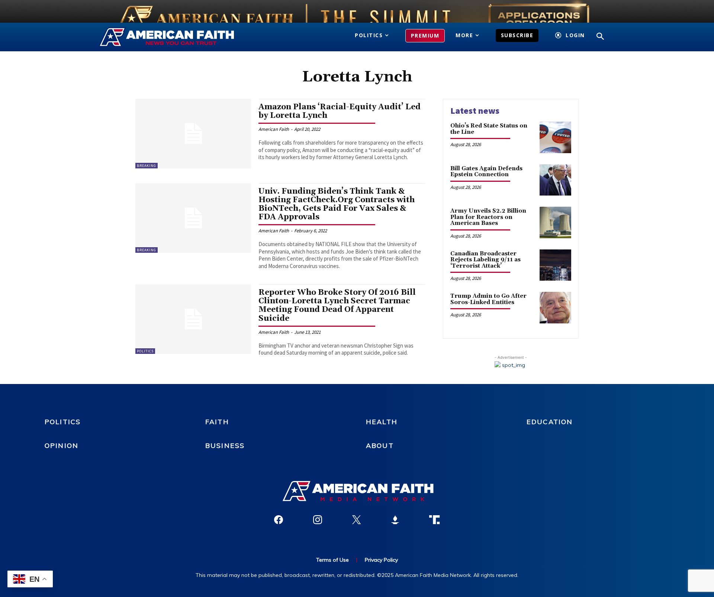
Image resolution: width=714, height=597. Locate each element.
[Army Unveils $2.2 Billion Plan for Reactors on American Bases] (555, 222)
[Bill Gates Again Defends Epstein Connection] (555, 180)
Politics (145, 351)
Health (382, 421)
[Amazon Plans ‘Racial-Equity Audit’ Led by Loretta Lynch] (193, 133)
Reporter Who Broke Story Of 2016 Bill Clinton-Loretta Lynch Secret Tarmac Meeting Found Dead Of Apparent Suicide (337, 305)
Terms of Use (332, 559)
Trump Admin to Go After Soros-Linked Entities (488, 299)
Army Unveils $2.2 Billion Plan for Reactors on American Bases (488, 217)
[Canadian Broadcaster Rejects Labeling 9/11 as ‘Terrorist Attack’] (555, 265)
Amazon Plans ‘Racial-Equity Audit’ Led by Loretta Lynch (339, 111)
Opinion (61, 445)
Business (225, 445)
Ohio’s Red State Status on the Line (488, 129)
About (380, 445)
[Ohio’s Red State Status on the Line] (555, 137)
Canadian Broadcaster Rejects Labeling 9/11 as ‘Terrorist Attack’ (485, 260)
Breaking (146, 165)
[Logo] (177, 37)
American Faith (273, 129)
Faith (217, 421)
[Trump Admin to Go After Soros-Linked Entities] (555, 307)
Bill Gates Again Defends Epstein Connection (486, 171)
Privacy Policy (381, 559)
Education (550, 421)
